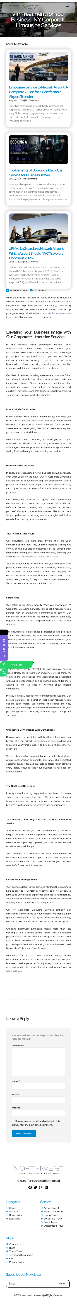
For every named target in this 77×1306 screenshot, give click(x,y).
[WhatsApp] (4, 665)
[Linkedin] (46, 1187)
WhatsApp (16, 664)
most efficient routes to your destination (36, 556)
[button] (67, 8)
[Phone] (4, 672)
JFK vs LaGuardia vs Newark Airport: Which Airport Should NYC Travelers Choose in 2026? (36, 253)
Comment (18, 1045)
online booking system (46, 740)
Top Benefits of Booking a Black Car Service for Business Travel (35, 172)
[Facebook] (30, 1187)
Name (16, 1081)
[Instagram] (41, 1187)
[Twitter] (35, 1187)
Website (16, 1107)
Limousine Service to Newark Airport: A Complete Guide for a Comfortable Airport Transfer (38, 92)
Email (15, 1094)
